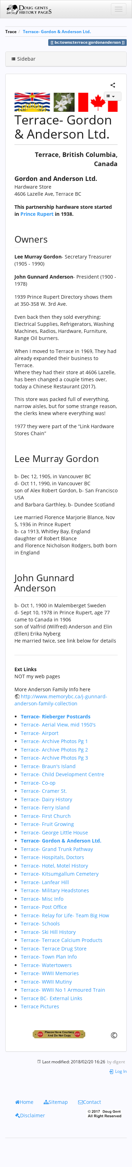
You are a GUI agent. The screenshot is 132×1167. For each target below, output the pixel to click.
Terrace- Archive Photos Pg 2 (54, 749)
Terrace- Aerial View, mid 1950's (58, 724)
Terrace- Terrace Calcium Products (61, 940)
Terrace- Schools (40, 923)
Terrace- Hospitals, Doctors (52, 857)
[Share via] (113, 84)
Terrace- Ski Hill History (48, 932)
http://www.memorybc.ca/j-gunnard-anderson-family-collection (60, 700)
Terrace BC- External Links (51, 998)
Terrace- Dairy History (46, 799)
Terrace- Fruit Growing (47, 824)
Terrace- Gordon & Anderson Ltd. (57, 31)
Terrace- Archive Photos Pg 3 (54, 757)
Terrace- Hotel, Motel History (54, 865)
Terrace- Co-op (38, 782)
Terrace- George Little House (54, 832)
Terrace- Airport (39, 733)
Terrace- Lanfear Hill (45, 882)
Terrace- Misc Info (42, 898)
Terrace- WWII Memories (50, 973)
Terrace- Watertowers (46, 965)
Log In (120, 1071)
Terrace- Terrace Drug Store (54, 948)
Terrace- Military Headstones (55, 890)
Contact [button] (92, 1102)
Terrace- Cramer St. (44, 791)
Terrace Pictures (40, 1006)
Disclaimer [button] (32, 1115)
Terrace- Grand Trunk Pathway (57, 849)
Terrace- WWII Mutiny (46, 981)
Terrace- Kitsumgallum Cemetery (60, 873)
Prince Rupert (37, 214)
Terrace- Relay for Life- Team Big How (65, 915)
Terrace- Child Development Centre (62, 774)
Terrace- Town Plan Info (49, 956)
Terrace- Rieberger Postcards (55, 716)
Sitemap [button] (58, 1102)
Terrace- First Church (46, 816)
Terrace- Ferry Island (45, 807)
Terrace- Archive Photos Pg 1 (54, 741)
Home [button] (26, 1102)
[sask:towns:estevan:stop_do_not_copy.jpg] (66, 1034)
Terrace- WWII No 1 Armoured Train (63, 989)
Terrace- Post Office (44, 907)
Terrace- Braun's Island (48, 766)
